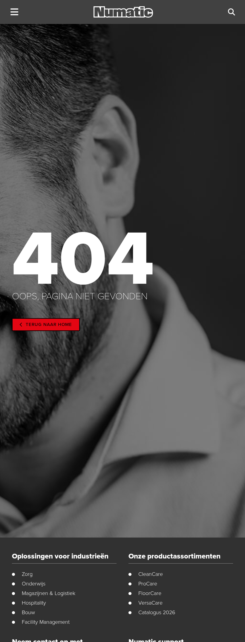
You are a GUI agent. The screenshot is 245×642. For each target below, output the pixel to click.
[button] (14, 12)
